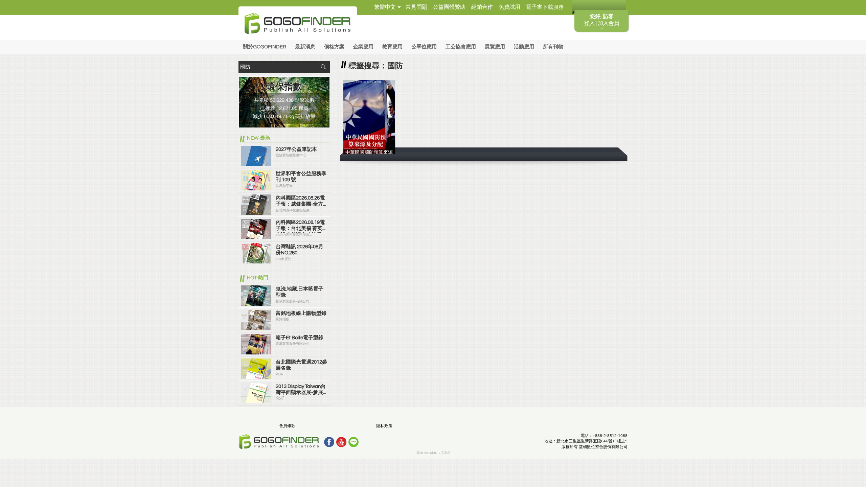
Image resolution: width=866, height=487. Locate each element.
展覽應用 (495, 46)
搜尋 (323, 67)
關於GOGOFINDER (264, 46)
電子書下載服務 (545, 7)
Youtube (341, 442)
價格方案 (334, 46)
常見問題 (416, 7)
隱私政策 (384, 426)
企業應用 (363, 46)
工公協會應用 (461, 46)
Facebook (329, 442)
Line (353, 442)
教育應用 (392, 46)
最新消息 (305, 46)
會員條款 (287, 426)
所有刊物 (553, 46)
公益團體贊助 (449, 7)
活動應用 (524, 46)
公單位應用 (424, 46)
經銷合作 (482, 7)
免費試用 (509, 7)
